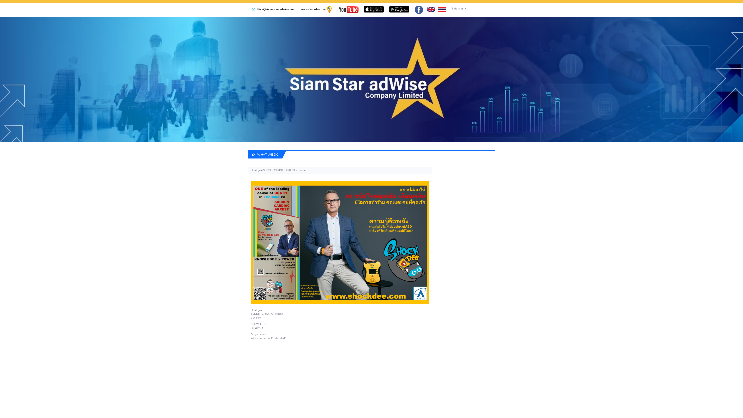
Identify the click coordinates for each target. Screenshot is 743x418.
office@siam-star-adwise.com (275, 9)
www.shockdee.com (313, 9)
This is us (458, 8)
